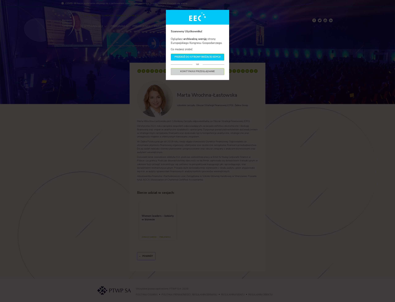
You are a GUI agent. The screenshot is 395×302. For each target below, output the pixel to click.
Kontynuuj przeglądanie (197, 71)
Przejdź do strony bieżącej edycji (197, 57)
